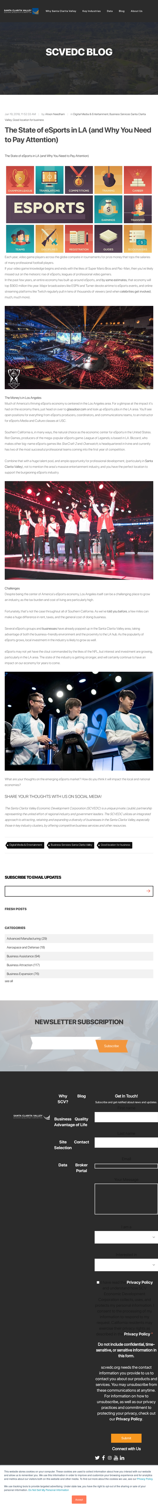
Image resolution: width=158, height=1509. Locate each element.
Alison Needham (55, 114)
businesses (49, 628)
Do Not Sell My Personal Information (48, 1490)
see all (9, 981)
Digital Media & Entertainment (90, 114)
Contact (81, 1141)
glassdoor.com (76, 409)
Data (62, 1164)
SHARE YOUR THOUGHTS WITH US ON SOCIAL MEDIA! (53, 796)
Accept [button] (79, 1499)
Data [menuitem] (110, 11)
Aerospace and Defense (26, 947)
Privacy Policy (144, 1478)
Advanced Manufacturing (27, 938)
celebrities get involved (135, 291)
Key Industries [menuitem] (91, 11)
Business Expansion (23, 974)
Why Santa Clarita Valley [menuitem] (61, 11)
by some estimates (114, 280)
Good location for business (28, 119)
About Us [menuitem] (137, 11)
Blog (81, 1096)
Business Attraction (23, 965)
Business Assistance (23, 956)
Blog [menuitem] (122, 11)
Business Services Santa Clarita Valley (71, 844)
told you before (117, 611)
